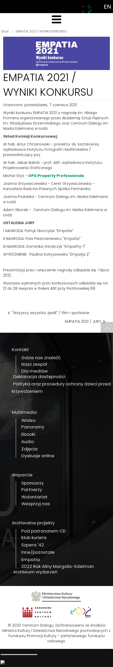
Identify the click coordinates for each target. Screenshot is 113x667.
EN (107, 7)
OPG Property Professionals (56, 175)
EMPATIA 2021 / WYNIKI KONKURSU (48, 84)
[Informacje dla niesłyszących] (89, 11)
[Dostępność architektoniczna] (89, 6)
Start (5, 31)
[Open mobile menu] (56, 19)
